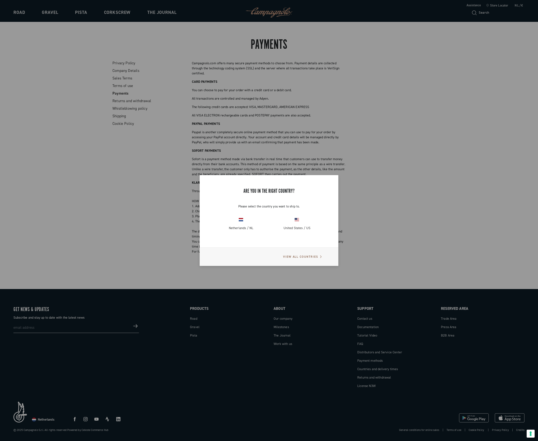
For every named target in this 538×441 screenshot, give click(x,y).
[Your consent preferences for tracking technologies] (531, 434)
